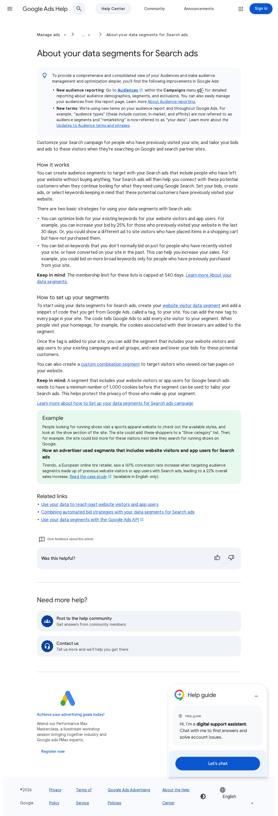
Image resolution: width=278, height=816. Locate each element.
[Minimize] (256, 694)
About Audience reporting (171, 101)
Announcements (199, 8)
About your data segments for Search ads (147, 34)
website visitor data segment (191, 305)
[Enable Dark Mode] (203, 796)
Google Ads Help (45, 8)
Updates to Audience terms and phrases (92, 125)
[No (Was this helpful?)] (231, 558)
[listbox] (237, 796)
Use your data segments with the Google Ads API (90, 520)
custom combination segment (110, 364)
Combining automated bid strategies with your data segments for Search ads (118, 512)
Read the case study (88, 476)
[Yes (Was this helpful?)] (217, 558)
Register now (53, 751)
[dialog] (217, 730)
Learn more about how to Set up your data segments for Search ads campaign (115, 403)
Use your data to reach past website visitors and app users (100, 504)
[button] (9, 8)
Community (154, 8)
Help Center (113, 8)
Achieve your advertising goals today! (71, 714)
